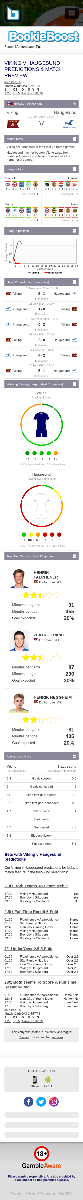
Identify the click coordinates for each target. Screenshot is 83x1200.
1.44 (24, 93)
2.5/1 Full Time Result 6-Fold (31, 912)
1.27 (7, 93)
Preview (24, 1037)
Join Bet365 (12, 82)
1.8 (34, 93)
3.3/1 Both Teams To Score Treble (36, 886)
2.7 (30, 93)
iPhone (35, 1086)
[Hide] (74, 139)
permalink (57, 1037)
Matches (50, 1032)
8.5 (17, 93)
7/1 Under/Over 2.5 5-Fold (28, 949)
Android (48, 1086)
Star (74, 103)
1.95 (40, 93)
